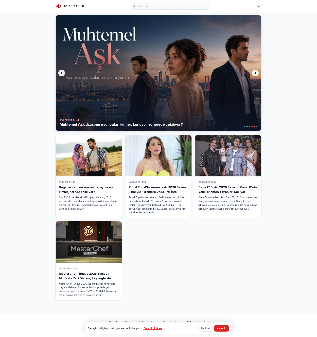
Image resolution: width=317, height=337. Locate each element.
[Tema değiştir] (258, 6)
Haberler (114, 322)
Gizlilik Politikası (147, 322)
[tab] (244, 126)
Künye (128, 322)
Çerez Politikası (172, 322)
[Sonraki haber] (255, 73)
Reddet (205, 328)
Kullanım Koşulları (197, 322)
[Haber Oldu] (70, 6)
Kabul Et (221, 328)
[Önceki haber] (61, 73)
